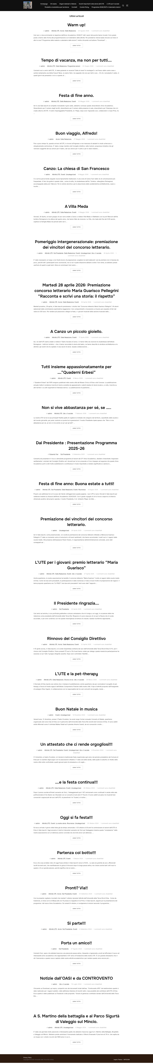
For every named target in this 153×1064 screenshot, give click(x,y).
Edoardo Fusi (53, 454)
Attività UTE (55, 31)
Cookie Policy (84, 7)
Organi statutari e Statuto (67, 4)
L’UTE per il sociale (113, 4)
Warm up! (76, 25)
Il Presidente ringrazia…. (76, 603)
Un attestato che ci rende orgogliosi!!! (76, 744)
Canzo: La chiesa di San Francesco (76, 168)
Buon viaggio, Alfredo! (76, 133)
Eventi (74, 101)
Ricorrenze (82, 489)
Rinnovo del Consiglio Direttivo (76, 638)
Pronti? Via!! (76, 888)
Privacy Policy (27, 1057)
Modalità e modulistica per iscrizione (57, 7)
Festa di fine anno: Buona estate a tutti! (76, 483)
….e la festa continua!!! (76, 782)
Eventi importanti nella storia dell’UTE (91, 4)
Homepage (44, 4)
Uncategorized (71, 174)
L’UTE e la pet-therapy (76, 673)
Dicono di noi (68, 680)
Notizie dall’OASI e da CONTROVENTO (76, 978)
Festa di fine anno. (76, 95)
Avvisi (62, 31)
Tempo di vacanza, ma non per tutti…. (76, 60)
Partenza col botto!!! (76, 852)
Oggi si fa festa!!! (76, 817)
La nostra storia (61, 823)
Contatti (74, 7)
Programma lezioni (74, 66)
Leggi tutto (78, 45)
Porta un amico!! (76, 943)
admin (47, 31)
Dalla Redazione (70, 31)
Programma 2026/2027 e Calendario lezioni (106, 7)
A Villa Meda (76, 206)
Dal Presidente (58, 253)
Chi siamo (53, 4)
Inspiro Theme (118, 1059)
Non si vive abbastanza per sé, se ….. (76, 407)
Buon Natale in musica (76, 709)
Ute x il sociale (96, 253)
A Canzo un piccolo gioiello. (76, 331)
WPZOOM (127, 1059)
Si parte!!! (76, 923)
